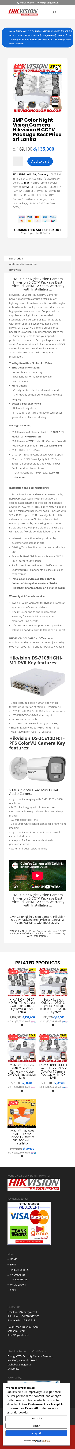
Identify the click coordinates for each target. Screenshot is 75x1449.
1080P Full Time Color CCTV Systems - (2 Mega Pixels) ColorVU (37, 178)
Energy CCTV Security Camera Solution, (30, 1356)
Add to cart (40, 161)
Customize (36, 1418)
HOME (13, 1259)
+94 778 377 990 (30, 1316)
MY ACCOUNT (18, 1284)
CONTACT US (17, 1275)
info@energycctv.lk (26, 1312)
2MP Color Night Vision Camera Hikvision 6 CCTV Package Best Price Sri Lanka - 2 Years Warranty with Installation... (37, 900)
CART (13, 1290)
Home (12, 31)
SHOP (13, 1264)
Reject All (36, 1425)
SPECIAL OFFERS (19, 1270)
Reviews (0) (15, 269)
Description (16, 258)
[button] (57, 69)
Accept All (36, 1433)
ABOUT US (21, 1279)
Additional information (23, 264)
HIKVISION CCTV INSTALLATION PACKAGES (38, 31)
